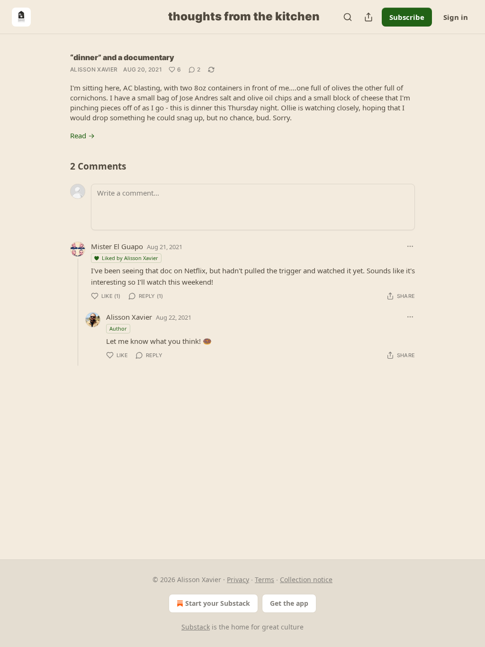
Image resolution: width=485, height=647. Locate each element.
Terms (264, 579)
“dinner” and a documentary (122, 57)
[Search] (347, 17)
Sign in (455, 17)
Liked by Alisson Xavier (130, 257)
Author (118, 328)
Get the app (289, 603)
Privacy (238, 579)
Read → (82, 135)
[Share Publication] (368, 17)
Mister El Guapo (117, 246)
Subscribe (406, 17)
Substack (195, 626)
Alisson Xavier (93, 69)
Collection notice (306, 579)
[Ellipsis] (410, 246)
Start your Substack (217, 603)
